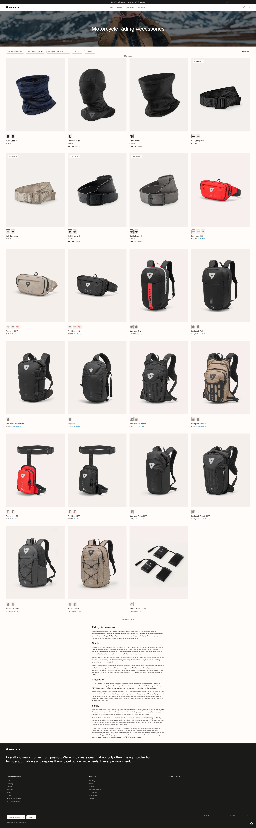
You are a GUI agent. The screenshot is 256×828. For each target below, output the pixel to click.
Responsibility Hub (95, 789)
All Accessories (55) (15, 51)
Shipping (10, 784)
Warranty (10, 789)
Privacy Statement (218, 816)
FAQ (8, 781)
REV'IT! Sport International (18, 822)
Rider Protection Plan (14, 798)
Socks (90, 51)
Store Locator (93, 795)
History (91, 784)
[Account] (239, 7)
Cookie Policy (207, 816)
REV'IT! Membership (13, 801)
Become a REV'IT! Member (136, 2)
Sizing (9, 792)
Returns (9, 786)
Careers (91, 786)
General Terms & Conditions (233, 816)
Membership (226, 2)
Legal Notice (245, 816)
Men (111, 7)
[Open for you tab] (251, 823)
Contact (9, 795)
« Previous (125, 619)
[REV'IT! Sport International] (12, 7)
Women (119, 7)
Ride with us (141, 7)
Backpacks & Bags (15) (35, 51)
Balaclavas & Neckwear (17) (58, 51)
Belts (77, 51)
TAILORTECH (93, 792)
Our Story (92, 781)
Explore (91, 798)
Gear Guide (130, 7)
